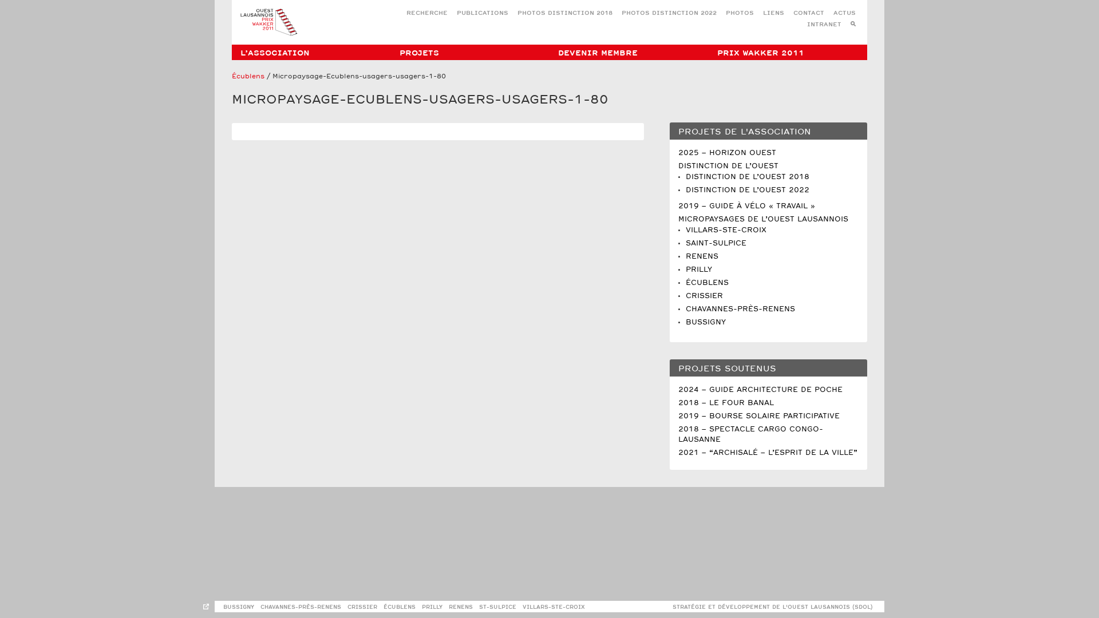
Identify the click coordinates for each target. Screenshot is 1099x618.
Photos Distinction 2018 (564, 13)
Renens (702, 256)
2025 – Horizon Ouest (727, 153)
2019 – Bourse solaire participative (759, 416)
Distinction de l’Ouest (728, 166)
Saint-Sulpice (716, 243)
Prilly (699, 270)
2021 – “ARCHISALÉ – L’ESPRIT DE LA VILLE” (767, 453)
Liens (773, 13)
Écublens (248, 77)
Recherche (427, 13)
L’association (275, 53)
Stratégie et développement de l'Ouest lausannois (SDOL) (773, 607)
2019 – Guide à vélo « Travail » (746, 206)
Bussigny (706, 322)
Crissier (704, 296)
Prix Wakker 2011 (760, 53)
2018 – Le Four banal (726, 403)
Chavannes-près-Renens (740, 309)
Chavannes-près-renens (300, 607)
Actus (844, 13)
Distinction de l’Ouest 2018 (747, 177)
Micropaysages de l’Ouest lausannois (763, 219)
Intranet (824, 24)
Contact (808, 13)
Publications (482, 13)
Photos (740, 13)
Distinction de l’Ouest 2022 (747, 190)
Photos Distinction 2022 (669, 13)
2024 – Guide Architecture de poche (760, 390)
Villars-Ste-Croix (726, 230)
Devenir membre (598, 53)
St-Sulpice (497, 607)
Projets (419, 53)
